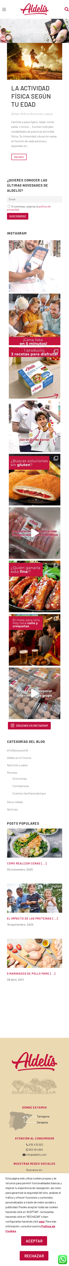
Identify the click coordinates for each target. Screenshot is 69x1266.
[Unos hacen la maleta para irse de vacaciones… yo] (34, 533)
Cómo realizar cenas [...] (27, 863)
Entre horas (20, 778)
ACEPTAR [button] (34, 1241)
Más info (19, 157)
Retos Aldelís (15, 802)
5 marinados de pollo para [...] (31, 973)
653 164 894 (36, 1149)
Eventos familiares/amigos (29, 793)
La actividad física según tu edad (31, 96)
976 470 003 (36, 1144)
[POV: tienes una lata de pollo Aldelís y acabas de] (34, 373)
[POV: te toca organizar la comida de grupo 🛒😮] (34, 693)
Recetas (12, 772)
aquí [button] (42, 1221)
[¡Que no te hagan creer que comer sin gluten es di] (34, 479)
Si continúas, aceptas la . (29, 208)
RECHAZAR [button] (34, 1255)
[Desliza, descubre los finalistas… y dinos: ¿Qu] (34, 586)
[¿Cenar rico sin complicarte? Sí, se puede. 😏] (34, 319)
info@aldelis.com (36, 1154)
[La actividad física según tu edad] (34, 61)
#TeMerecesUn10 (17, 750)
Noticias (12, 809)
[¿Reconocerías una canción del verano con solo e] (34, 266)
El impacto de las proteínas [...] (32, 918)
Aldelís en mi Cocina (19, 757)
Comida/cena (21, 786)
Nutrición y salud (41, 113)
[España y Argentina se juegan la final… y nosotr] (34, 640)
